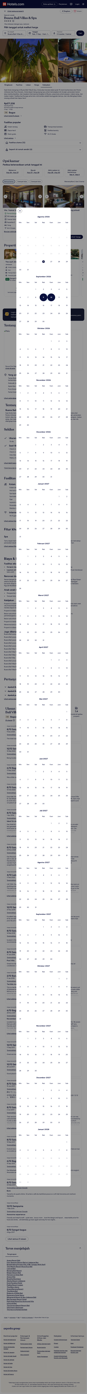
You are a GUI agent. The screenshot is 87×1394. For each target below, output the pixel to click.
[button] (67, 229)
